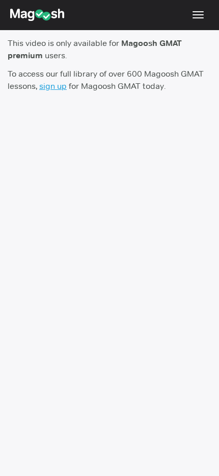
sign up (53, 86)
